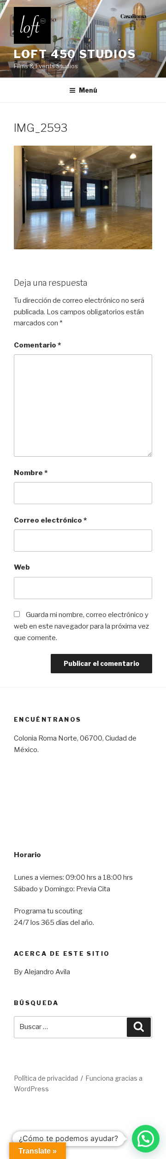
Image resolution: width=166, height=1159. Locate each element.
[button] (146, 1139)
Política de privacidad (46, 1078)
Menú (88, 90)
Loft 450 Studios (75, 54)
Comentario (37, 345)
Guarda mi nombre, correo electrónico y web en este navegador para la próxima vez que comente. (81, 626)
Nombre (30, 473)
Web (22, 567)
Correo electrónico (50, 520)
